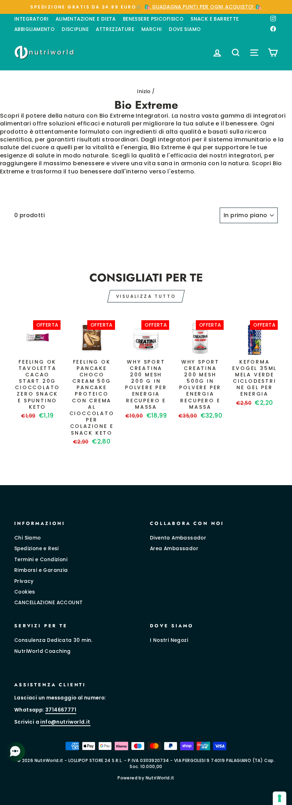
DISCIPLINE (75, 29)
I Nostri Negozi (169, 640)
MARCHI (151, 29)
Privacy (24, 581)
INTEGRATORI (31, 19)
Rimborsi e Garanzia (41, 570)
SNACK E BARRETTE (215, 19)
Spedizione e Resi (36, 548)
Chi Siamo (27, 538)
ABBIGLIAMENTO (34, 29)
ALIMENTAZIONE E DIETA (85, 19)
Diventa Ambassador (178, 538)
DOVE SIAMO (184, 29)
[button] (16, 751)
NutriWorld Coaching (42, 651)
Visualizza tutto (146, 296)
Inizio (143, 91)
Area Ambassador (174, 548)
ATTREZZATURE (115, 29)
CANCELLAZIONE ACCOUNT (48, 602)
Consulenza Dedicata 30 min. (53, 640)
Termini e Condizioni (40, 559)
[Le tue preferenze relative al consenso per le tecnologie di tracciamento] (279, 798)
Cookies (24, 592)
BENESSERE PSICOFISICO (153, 19)
